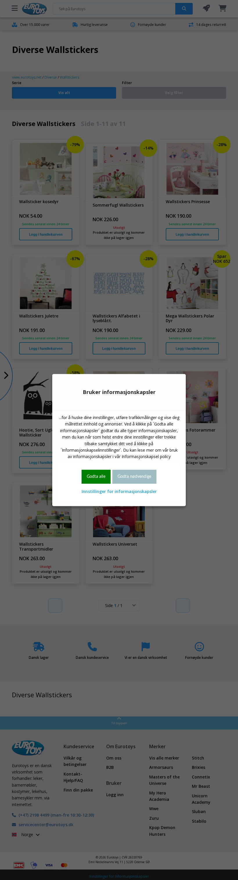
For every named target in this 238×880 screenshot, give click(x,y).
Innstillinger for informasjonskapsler (119, 491)
